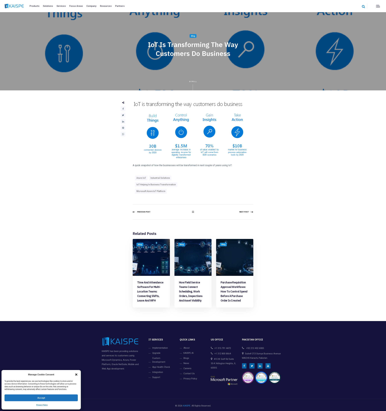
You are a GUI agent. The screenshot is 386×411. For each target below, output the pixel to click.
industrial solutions (160, 178)
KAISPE (186, 405)
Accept (41, 398)
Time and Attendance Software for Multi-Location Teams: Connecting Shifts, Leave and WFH (150, 291)
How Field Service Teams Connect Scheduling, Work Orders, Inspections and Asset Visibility (190, 291)
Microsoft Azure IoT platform (150, 191)
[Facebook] (123, 108)
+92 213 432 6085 (255, 348)
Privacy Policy (42, 405)
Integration (157, 372)
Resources (106, 6)
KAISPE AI (189, 353)
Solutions (48, 6)
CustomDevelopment (158, 360)
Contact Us (189, 373)
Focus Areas (76, 6)
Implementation (160, 348)
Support (156, 377)
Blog (193, 36)
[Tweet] (123, 115)
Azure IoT (141, 178)
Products (34, 6)
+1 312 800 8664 (222, 353)
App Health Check (161, 367)
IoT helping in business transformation (156, 184)
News (186, 363)
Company (91, 6)
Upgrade (156, 353)
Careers (187, 368)
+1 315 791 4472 (222, 348)
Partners (120, 6)
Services (61, 6)
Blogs (186, 358)
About (187, 348)
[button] (76, 374)
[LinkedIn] (123, 121)
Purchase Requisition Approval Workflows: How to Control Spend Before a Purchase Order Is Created (234, 291)
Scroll (193, 81)
